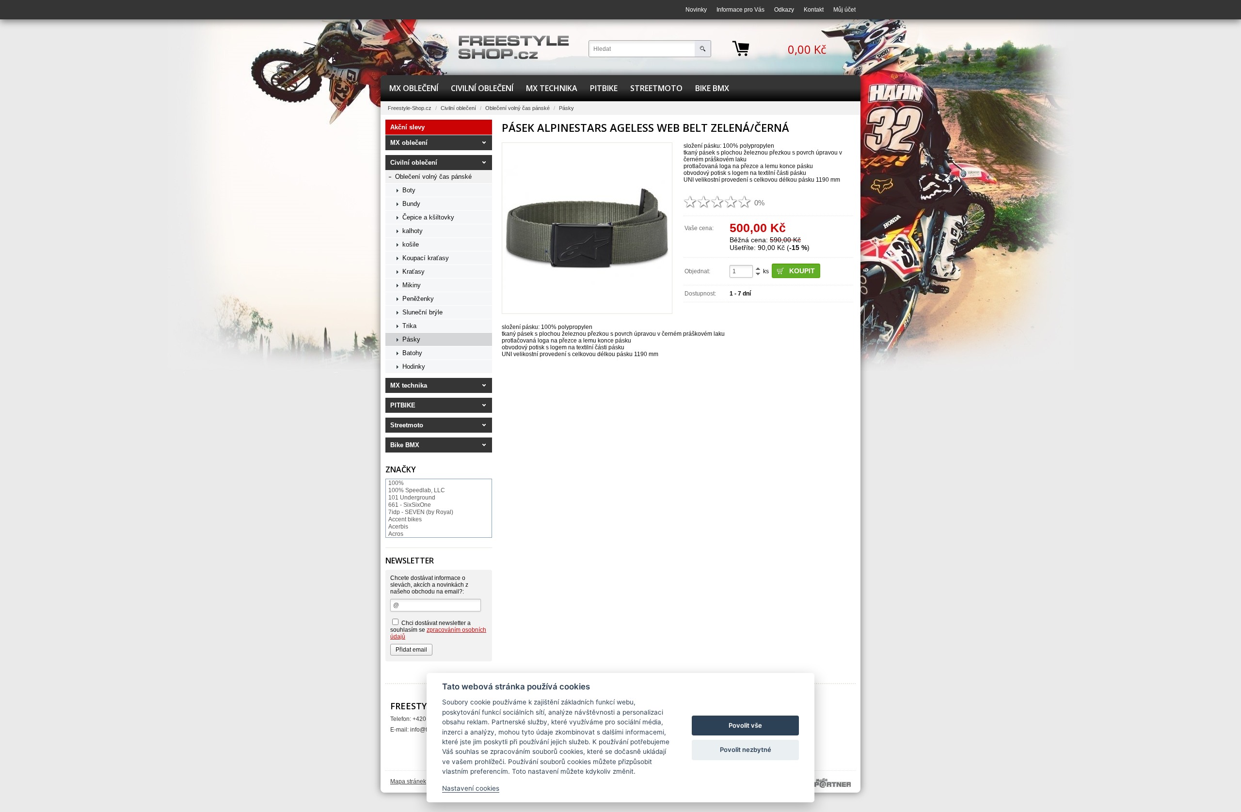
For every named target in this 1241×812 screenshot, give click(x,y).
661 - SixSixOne (409, 504)
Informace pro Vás (740, 9)
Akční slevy (407, 127)
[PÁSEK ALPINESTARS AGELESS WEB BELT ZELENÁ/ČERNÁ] (587, 228)
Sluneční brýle (422, 312)
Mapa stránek (408, 781)
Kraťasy (413, 271)
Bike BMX (712, 88)
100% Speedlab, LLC (416, 490)
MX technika (551, 88)
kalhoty (412, 230)
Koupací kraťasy (425, 258)
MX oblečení (413, 88)
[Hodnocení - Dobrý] (717, 201)
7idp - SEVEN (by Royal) (420, 512)
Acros (395, 534)
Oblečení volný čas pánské (517, 108)
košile (410, 244)
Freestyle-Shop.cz (409, 108)
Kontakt (814, 9)
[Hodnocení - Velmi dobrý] (731, 201)
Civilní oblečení (482, 88)
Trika (409, 325)
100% (396, 483)
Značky (400, 469)
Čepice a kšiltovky (428, 217)
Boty (408, 190)
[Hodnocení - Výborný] (744, 201)
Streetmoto (656, 88)
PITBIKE (604, 88)
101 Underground (411, 497)
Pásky (566, 108)
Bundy (411, 203)
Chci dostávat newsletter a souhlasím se (438, 630)
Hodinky (413, 366)
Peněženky (418, 298)
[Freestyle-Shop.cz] (513, 47)
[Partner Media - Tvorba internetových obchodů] (832, 783)
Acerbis (398, 526)
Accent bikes (405, 519)
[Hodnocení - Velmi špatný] (690, 201)
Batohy (412, 353)
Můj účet (844, 9)
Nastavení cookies (470, 788)
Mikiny (411, 285)
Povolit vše (745, 725)
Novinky (696, 9)
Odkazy (784, 9)
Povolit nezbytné (745, 749)
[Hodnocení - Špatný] (704, 201)
